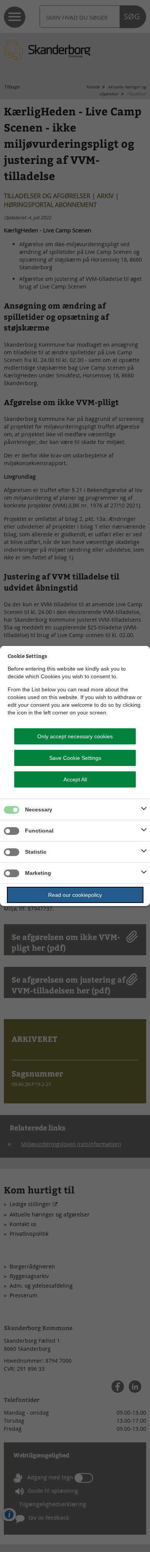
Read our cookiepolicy (75, 895)
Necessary (38, 809)
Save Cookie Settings (75, 758)
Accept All (75, 779)
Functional (39, 831)
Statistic (36, 852)
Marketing (38, 873)
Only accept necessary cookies (75, 736)
